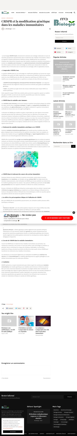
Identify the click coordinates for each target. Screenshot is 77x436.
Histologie (56, 422)
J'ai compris (13, 431)
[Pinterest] (23, 308)
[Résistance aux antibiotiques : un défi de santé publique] (9, 321)
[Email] (27, 308)
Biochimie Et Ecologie (66, 410)
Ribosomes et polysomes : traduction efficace (69, 86)
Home (12, 12)
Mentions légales (61, 433)
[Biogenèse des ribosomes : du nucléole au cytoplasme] (58, 124)
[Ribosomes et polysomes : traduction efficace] (57, 87)
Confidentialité (50, 433)
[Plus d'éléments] (30, 308)
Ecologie (61, 12)
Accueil (3, 18)
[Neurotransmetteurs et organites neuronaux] (70, 124)
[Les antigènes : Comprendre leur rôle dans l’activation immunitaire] (43, 321)
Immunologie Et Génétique (60, 424)
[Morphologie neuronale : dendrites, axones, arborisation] (57, 79)
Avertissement (71, 433)
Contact (42, 433)
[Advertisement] (38, 5)
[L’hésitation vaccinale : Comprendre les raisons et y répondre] (26, 321)
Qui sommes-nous (33, 433)
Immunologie (9, 18)
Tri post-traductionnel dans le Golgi (68, 93)
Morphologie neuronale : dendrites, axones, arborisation (69, 78)
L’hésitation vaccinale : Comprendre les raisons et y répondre (25, 329)
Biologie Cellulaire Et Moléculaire (61, 414)
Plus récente (5, 378)
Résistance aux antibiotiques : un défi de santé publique (8, 329)
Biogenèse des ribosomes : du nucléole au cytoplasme (57, 132)
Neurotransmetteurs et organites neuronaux (70, 131)
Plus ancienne (46, 378)
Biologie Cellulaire (44, 12)
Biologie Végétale (32, 12)
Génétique (54, 12)
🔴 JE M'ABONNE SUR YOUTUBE (57, 218)
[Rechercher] (74, 12)
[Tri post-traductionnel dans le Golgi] (57, 94)
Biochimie (56, 410)
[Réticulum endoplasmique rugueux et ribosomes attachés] (58, 106)
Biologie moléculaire (58, 417)
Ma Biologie (68, 12)
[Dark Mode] (71, 12)
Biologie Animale (20, 12)
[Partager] (50, 29)
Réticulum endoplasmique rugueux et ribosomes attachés (58, 114)
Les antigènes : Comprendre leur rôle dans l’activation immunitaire (42, 330)
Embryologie (63, 419)
